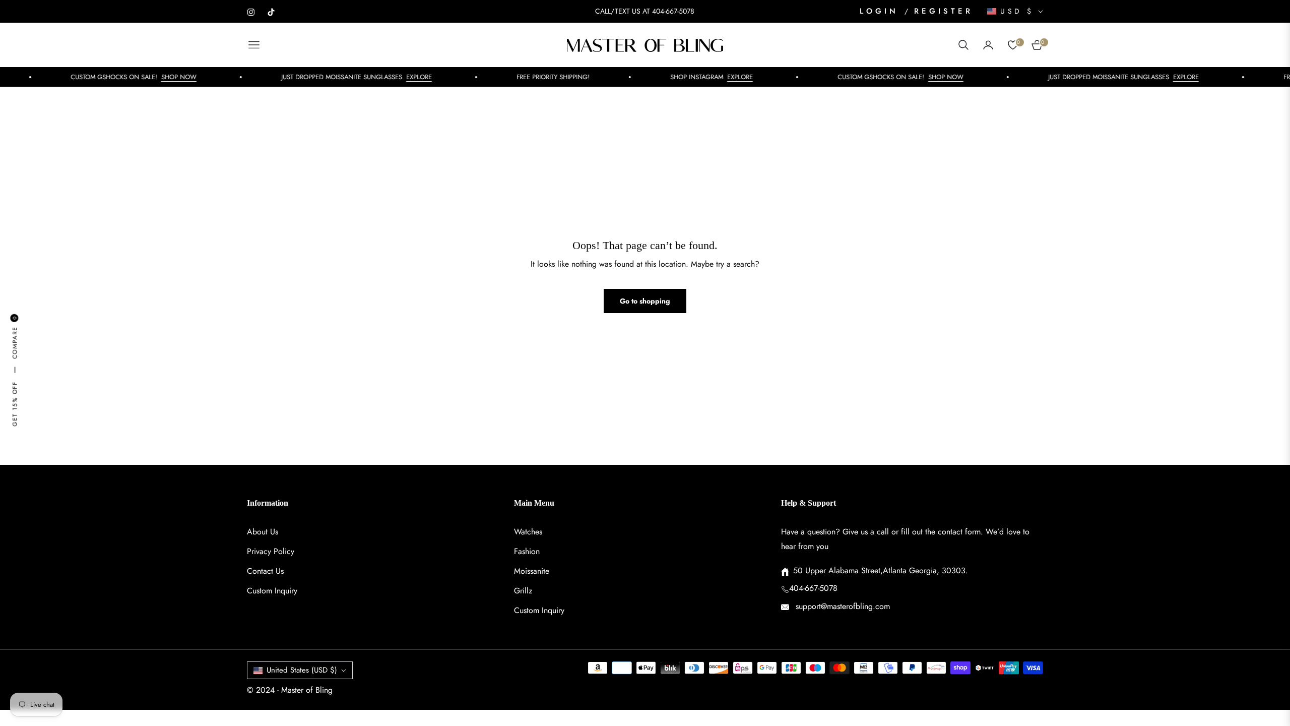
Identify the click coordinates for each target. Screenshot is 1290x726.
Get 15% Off (14, 404)
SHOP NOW (165, 77)
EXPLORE (405, 77)
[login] (988, 45)
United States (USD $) (302, 670)
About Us (262, 531)
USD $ (1017, 11)
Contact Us (265, 571)
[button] (963, 44)
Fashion (527, 551)
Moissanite (531, 571)
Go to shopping (645, 301)
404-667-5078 (813, 588)
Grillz (523, 590)
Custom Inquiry (272, 590)
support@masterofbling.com (841, 606)
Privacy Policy (270, 551)
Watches (528, 531)
